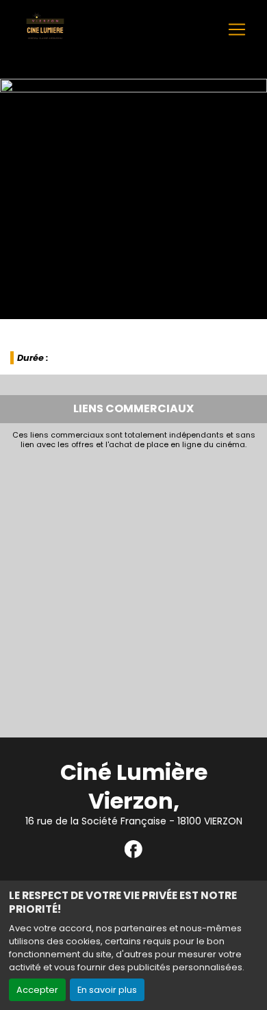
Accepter (37, 990)
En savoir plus (107, 990)
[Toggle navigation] (237, 29)
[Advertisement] (133, 589)
